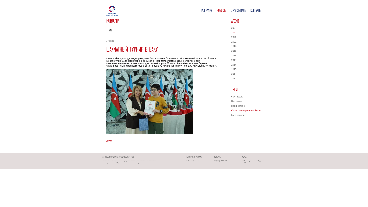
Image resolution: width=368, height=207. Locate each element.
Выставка (236, 101)
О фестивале (238, 11)
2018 (233, 55)
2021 (233, 42)
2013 (233, 78)
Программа (206, 11)
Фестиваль (237, 96)
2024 (233, 28)
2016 (233, 65)
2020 (233, 46)
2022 (233, 37)
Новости (221, 11)
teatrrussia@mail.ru (192, 161)
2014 (233, 74)
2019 (233, 51)
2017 (233, 60)
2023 (233, 32)
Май (110, 30)
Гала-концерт (238, 115)
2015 (233, 69)
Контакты (255, 11)
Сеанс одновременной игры (246, 110)
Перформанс (238, 106)
